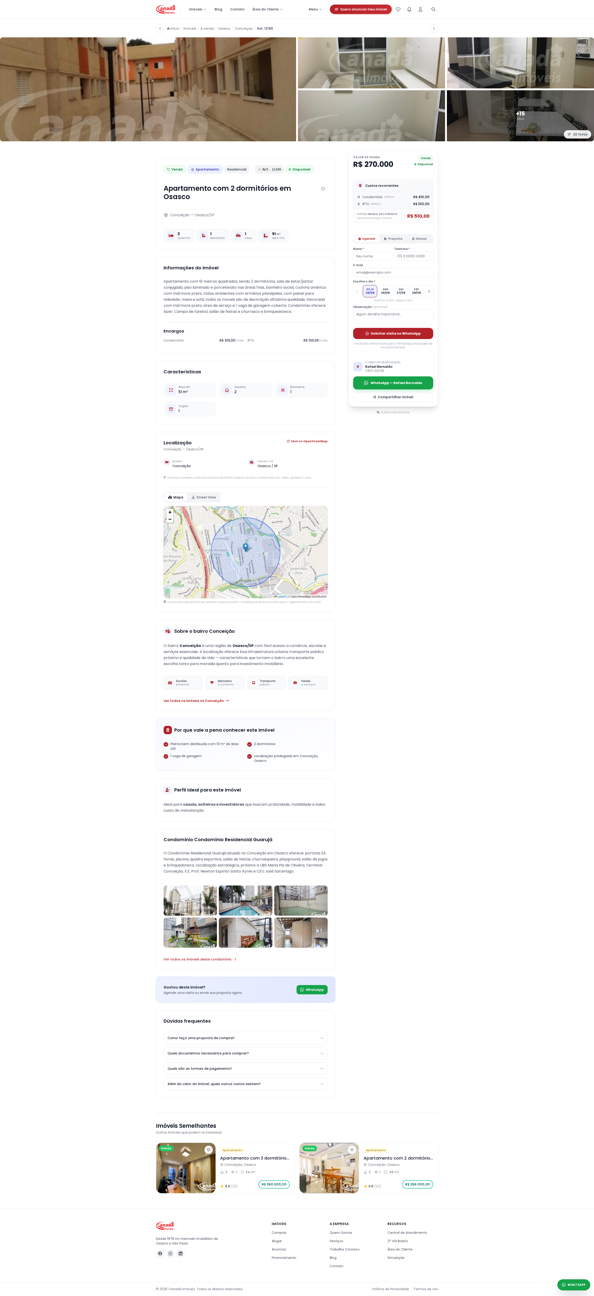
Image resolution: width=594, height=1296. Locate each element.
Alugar (277, 1241)
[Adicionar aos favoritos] (323, 189)
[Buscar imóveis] (433, 9)
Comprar (279, 1232)
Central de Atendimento (407, 1232)
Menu (313, 9)
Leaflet (281, 596)
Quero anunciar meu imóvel (363, 9)
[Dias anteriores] (357, 291)
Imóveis (195, 9)
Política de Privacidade (390, 1289)
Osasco (224, 28)
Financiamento (284, 1257)
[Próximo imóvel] (434, 28)
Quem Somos (341, 1232)
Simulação (396, 1257)
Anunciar (279, 1249)
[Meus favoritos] (398, 9)
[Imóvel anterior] (160, 28)
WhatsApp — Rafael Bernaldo (396, 383)
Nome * (358, 249)
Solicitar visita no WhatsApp (396, 333)
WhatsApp (315, 989)
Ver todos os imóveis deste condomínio (198, 959)
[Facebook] (160, 1253)
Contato (237, 9)
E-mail (358, 265)
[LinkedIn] (180, 1253)
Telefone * (402, 249)
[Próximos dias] (429, 291)
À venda (207, 28)
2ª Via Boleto (397, 1241)
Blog (218, 9)
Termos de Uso (426, 1289)
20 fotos (580, 134)
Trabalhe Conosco (345, 1249)
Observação (370, 307)
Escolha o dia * (364, 281)
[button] (246, 547)
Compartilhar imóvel (395, 397)
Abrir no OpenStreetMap (309, 441)
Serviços (336, 1241)
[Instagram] (170, 1253)
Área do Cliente (265, 9)
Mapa (178, 497)
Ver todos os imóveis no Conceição (194, 700)
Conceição (244, 28)
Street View (206, 497)
